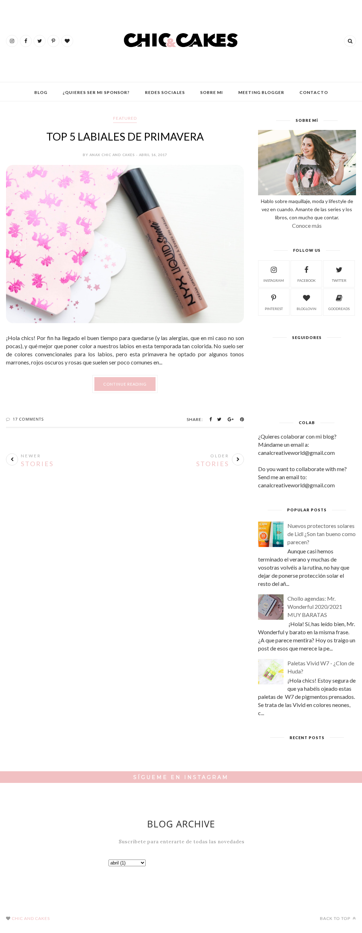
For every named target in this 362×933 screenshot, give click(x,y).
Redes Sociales (165, 92)
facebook (306, 280)
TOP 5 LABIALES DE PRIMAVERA (125, 136)
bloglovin (306, 309)
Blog (40, 92)
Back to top (335, 918)
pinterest (274, 309)
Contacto (313, 92)
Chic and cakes (31, 918)
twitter (339, 280)
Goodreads (339, 309)
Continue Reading (125, 384)
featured (125, 118)
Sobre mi (211, 92)
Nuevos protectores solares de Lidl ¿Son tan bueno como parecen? (321, 533)
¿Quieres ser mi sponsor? (96, 92)
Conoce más (307, 225)
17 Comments (28, 419)
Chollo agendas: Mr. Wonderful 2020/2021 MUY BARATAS (314, 606)
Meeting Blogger (261, 92)
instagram (273, 280)
